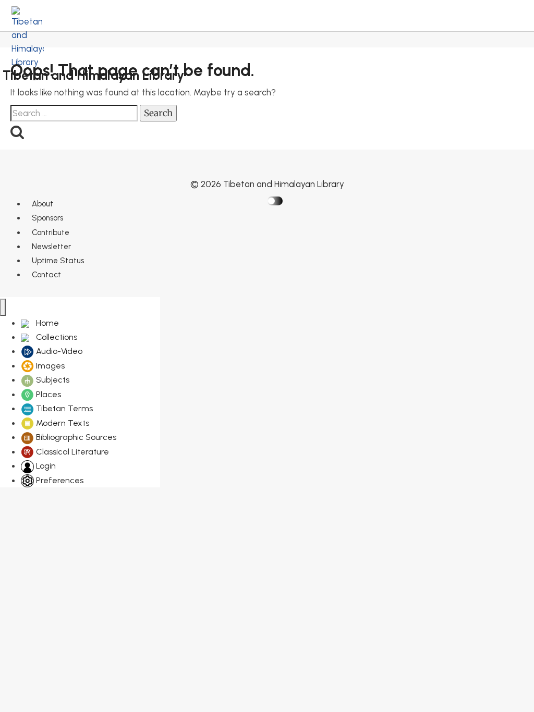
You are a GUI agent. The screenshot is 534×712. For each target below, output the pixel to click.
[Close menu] (3, 307)
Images (49, 366)
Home (46, 323)
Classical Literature (71, 452)
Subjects (51, 380)
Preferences (58, 480)
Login (45, 466)
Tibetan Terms (63, 408)
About (42, 203)
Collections (55, 337)
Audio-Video (58, 351)
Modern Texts (61, 423)
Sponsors (47, 218)
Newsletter (51, 246)
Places (47, 394)
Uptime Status (58, 260)
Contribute (50, 232)
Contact (46, 274)
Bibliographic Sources (75, 437)
